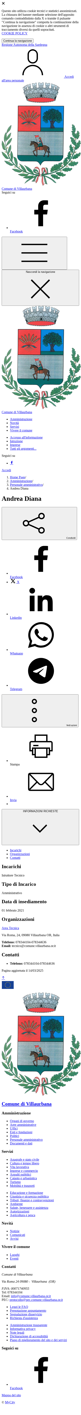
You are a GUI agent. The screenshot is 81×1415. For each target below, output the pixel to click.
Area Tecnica (10, 928)
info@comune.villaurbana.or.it (31, 1296)
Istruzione (16, 441)
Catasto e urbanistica (23, 1178)
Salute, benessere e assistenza (29, 1207)
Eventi (14, 1258)
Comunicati (17, 1235)
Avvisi (14, 1238)
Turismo (15, 1182)
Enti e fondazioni (21, 1132)
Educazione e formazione (26, 1192)
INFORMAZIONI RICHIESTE (40, 811)
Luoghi (14, 1255)
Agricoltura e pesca (22, 1215)
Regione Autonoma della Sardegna (24, 44)
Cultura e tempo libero (24, 1163)
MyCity (10, 1402)
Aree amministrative (23, 1124)
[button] (21, 419)
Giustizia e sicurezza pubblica (29, 1196)
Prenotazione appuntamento (28, 1310)
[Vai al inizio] (3, 978)
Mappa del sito (11, 1395)
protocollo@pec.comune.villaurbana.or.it (36, 1300)
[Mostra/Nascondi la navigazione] (34, 253)
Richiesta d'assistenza (24, 1318)
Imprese (15, 445)
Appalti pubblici (20, 1174)
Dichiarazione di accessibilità (29, 1336)
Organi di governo (22, 1121)
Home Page (17, 477)
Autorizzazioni (19, 1211)
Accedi (6, 470)
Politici (14, 1136)
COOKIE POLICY (15, 33)
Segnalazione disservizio (26, 1314)
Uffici (14, 1128)
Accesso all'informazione (26, 437)
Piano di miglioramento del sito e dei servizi (38, 1340)
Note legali (17, 1332)
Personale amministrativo (26, 484)
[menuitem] (14, 582)
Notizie (14, 1231)
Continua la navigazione (17, 40)
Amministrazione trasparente (28, 1325)
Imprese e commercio (24, 1170)
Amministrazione (21, 481)
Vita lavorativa (19, 1167)
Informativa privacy (23, 1329)
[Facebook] (11, 463)
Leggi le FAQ (19, 1307)
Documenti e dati (21, 1143)
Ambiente (16, 1204)
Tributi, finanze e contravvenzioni (32, 1200)
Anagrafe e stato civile (24, 1159)
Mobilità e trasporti (22, 1185)
